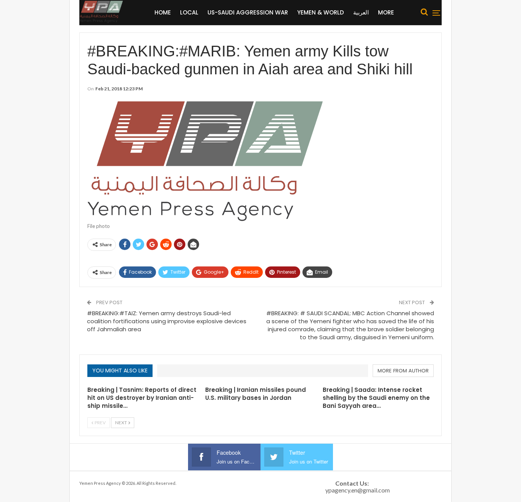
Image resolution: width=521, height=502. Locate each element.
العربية (361, 12)
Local (189, 12)
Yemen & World (320, 12)
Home (162, 12)
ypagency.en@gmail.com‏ (357, 490)
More (386, 12)
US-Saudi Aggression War (247, 12)
